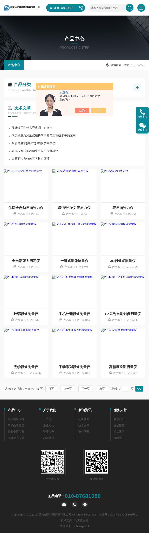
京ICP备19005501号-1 (124, 514)
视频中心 (119, 437)
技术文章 (83, 425)
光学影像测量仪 (26, 367)
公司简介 (48, 419)
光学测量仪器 (16, 419)
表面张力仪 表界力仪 (74, 208)
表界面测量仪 (16, 425)
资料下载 (83, 431)
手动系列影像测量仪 (74, 367)
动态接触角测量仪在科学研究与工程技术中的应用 (44, 135)
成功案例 (119, 431)
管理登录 (65, 526)
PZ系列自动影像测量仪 (123, 314)
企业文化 (48, 425)
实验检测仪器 (16, 437)
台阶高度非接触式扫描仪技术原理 (33, 143)
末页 (102, 388)
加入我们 (48, 437)
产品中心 (14, 65)
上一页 (68, 388)
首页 (127, 65)
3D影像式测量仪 (123, 261)
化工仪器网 (81, 520)
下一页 (85, 388)
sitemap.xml (81, 526)
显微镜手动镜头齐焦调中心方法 (32, 127)
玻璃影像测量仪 (26, 314)
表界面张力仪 (123, 208)
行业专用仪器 (16, 431)
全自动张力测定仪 (26, 261)
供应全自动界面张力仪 (26, 208)
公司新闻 (83, 419)
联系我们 (119, 419)
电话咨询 (142, 116)
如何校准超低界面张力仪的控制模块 (35, 151)
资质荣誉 (48, 431)
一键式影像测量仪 (74, 261)
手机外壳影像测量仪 (74, 314)
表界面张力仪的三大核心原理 (30, 158)
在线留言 (119, 425)
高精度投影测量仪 (123, 367)
